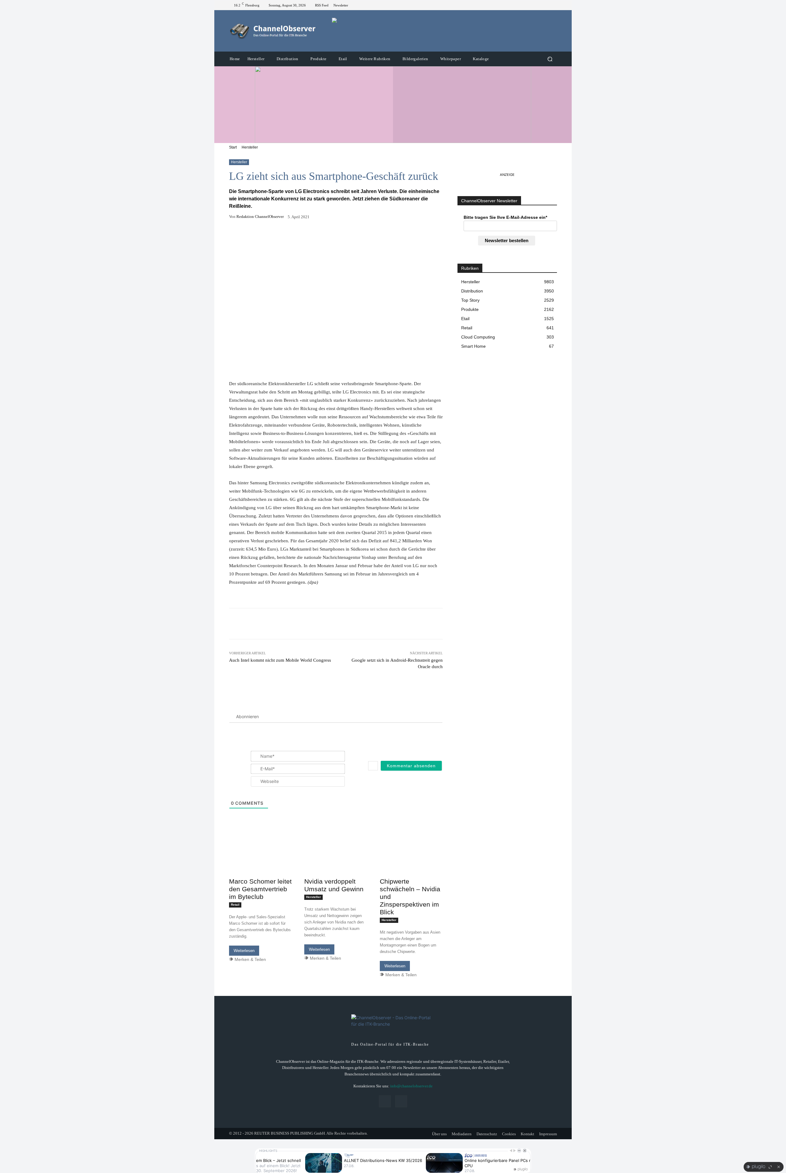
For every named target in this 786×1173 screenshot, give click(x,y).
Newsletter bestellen (506, 240)
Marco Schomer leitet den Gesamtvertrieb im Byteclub (260, 889)
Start (233, 147)
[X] (553, 5)
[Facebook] (546, 5)
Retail (235, 904)
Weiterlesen (244, 950)
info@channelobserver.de (411, 1086)
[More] (370, 236)
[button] (550, 59)
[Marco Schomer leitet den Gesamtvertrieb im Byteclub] (260, 859)
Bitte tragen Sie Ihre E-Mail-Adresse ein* (505, 217)
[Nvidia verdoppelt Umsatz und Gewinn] (335, 859)
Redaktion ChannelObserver (260, 217)
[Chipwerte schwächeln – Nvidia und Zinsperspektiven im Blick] (411, 859)
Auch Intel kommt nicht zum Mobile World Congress (280, 660)
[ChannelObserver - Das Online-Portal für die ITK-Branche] (273, 31)
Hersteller (250, 147)
